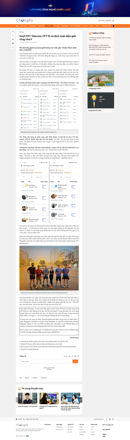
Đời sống (70, 429)
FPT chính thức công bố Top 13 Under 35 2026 (98, 61)
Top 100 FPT (106, 429)
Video (92, 427)
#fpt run (27, 377)
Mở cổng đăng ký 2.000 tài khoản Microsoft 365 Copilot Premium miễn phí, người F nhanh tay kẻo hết (100, 47)
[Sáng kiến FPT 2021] (101, 100)
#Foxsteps (44, 377)
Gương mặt (70, 427)
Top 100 (85, 26)
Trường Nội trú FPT (95, 88)
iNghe (91, 26)
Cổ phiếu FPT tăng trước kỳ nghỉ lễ (48, 407)
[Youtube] (110, 419)
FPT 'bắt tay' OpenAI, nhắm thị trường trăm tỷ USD (100, 39)
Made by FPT (59, 429)
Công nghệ (33, 26)
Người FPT (41, 26)
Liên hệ (20, 419)
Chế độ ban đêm (106, 26)
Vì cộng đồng (82, 432)
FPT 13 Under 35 (75, 26)
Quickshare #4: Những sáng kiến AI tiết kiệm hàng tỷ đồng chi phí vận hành (70, 408)
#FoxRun (35, 377)
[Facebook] (107, 419)
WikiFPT (93, 434)
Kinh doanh (24, 26)
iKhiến (80, 427)
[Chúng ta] (24, 21)
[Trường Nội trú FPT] (101, 78)
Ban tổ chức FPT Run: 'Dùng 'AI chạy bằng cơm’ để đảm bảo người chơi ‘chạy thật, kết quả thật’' (48, 346)
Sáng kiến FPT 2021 (95, 110)
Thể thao (56, 26)
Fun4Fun (81, 429)
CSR (97, 26)
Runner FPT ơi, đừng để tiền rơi (29, 349)
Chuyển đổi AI (59, 427)
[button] (81, 400)
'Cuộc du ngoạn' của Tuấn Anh (27, 406)
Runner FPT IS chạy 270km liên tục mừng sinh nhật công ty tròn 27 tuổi (41, 344)
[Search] (113, 20)
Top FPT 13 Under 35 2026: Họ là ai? (99, 55)
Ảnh (92, 429)
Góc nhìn (70, 432)
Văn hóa (49, 26)
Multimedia (65, 26)
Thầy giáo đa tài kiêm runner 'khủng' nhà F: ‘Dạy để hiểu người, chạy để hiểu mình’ (44, 341)
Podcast (93, 432)
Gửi (75, 361)
